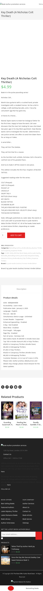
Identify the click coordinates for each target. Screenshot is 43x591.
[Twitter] (1, 493)
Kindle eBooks (26, 248)
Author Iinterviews (8, 523)
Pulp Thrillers (27, 258)
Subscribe (39, 536)
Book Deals (35, 256)
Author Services (28, 503)
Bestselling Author (15, 248)
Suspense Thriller (16, 251)
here (3, 471)
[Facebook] (5, 493)
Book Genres (27, 519)
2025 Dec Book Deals (20, 253)
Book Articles (27, 515)
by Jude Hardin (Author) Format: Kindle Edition (21, 263)
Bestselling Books (32, 588)
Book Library (5, 519)
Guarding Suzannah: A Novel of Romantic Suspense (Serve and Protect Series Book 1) (7, 423)
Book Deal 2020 (26, 256)
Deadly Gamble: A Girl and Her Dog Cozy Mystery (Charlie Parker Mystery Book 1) (36, 423)
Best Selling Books (7, 503)
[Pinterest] (8, 493)
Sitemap (26, 523)
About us (26, 507)
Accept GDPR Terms (11, 538)
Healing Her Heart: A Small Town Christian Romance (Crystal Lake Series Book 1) (21, 423)
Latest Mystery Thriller (9, 511)
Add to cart (16, 235)
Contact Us (7, 454)
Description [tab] (21, 289)
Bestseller (4, 256)
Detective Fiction (6, 258)
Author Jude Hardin (34, 253)
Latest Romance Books (9, 515)
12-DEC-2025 (9, 253)
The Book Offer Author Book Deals (24, 574)
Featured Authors (7, 507)
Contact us (27, 511)
